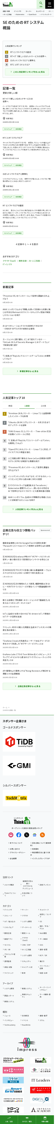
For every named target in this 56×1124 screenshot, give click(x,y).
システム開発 (27, 921)
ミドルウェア (8, 927)
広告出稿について (27, 894)
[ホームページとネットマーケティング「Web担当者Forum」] (13, 1071)
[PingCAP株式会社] (19, 742)
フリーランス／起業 (45, 967)
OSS (41, 945)
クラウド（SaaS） (9, 260)
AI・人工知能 (8, 14)
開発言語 (23, 260)
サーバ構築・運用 (45, 995)
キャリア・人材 (27, 967)
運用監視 (7, 961)
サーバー (29, 11)
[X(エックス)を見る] (26, 834)
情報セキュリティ (26, 995)
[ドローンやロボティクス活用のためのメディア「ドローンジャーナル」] (13, 1111)
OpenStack (33, 14)
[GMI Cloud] (19, 765)
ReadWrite (26, 1025)
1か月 (43, 406)
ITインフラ (17, 11)
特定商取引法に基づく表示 (40, 853)
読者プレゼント (45, 885)
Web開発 (43, 933)
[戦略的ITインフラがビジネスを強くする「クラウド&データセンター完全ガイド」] (13, 1061)
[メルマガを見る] (10, 834)
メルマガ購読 (9, 885)
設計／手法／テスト (45, 927)
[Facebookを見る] (18, 834)
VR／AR (7, 949)
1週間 (27, 406)
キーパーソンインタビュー (45, 988)
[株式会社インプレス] (27, 1044)
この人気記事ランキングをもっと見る (29, 71)
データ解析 (44, 939)
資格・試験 (8, 967)
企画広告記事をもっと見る (29, 686)
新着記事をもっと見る (29, 371)
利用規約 (35, 849)
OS (41, 921)
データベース (27, 927)
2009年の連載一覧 (9, 710)
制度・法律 (43, 973)
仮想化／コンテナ (45, 915)
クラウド (25, 915)
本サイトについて (16, 843)
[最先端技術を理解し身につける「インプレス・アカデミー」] (40, 1111)
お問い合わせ (15, 849)
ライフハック (8, 973)
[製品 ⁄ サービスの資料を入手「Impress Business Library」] (13, 1101)
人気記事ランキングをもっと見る (29, 509)
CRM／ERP (26, 945)
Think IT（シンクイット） (12, 4)
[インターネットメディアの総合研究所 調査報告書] (40, 1071)
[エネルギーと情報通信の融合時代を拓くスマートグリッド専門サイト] (13, 1091)
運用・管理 (43, 949)
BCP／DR (43, 955)
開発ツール (26, 933)
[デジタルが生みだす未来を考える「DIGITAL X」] (40, 1101)
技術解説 (25, 1015)
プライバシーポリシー (17, 852)
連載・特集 (6, 11)
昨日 (10, 406)
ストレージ (8, 915)
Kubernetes (20, 14)
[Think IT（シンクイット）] (22, 822)
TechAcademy (9, 1025)
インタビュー (9, 1020)
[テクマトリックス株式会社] (16, 798)
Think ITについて (10, 894)
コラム (42, 1020)
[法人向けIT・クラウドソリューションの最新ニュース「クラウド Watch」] (13, 1081)
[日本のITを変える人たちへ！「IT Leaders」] (40, 1081)
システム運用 (27, 955)
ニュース (7, 1015)
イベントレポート (46, 14)
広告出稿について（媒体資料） (40, 844)
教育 (23, 973)
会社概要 (13, 858)
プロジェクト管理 (9, 955)
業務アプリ (8, 939)
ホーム (5, 707)
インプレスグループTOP (41, 858)
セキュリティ (26, 961)
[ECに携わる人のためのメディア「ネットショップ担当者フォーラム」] (40, 1091)
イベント (25, 1020)
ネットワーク (40, 11)
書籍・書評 (43, 1015)
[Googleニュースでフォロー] (34, 834)
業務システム (27, 988)
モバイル (7, 945)
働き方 (42, 961)
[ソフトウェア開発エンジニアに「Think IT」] (40, 1061)
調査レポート (9, 995)
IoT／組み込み (9, 921)
